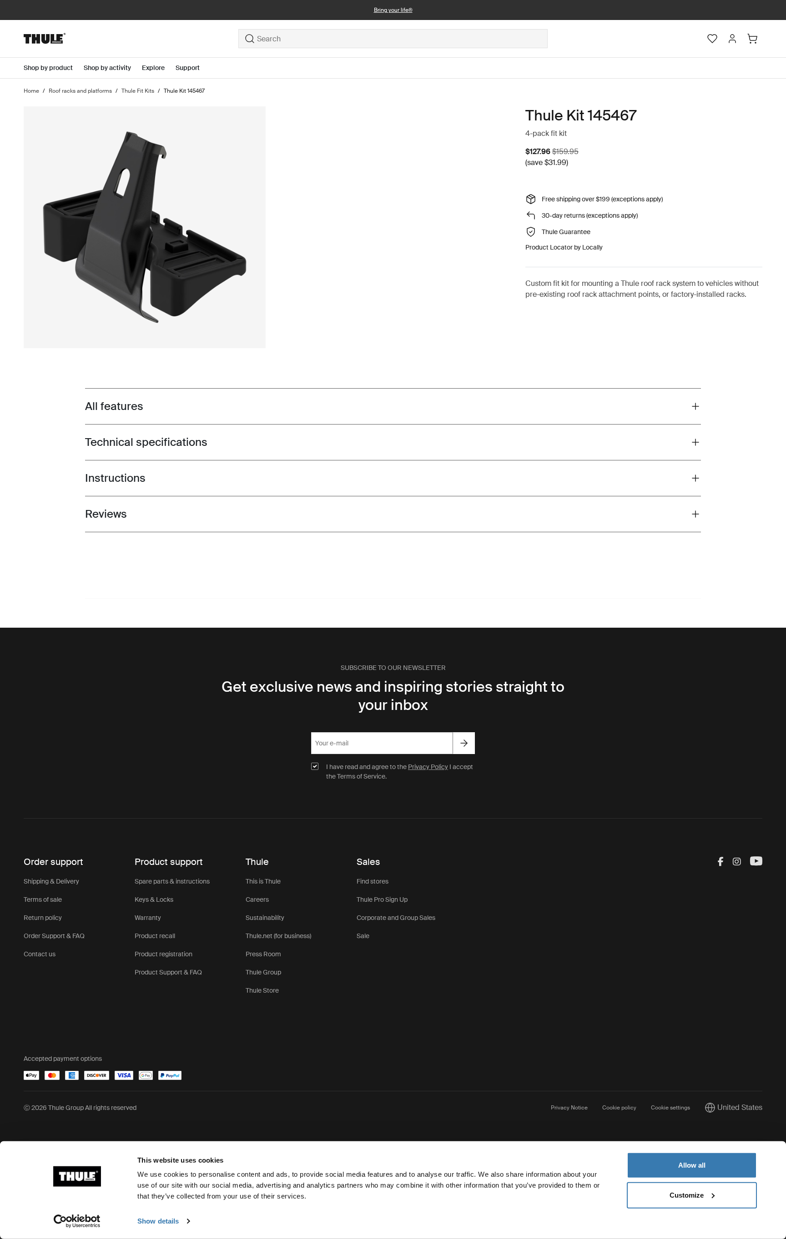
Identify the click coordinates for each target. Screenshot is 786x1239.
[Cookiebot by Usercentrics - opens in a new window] (77, 1221)
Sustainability (265, 918)
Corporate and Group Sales (396, 918)
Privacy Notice (569, 1107)
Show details (158, 1221)
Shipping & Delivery (51, 881)
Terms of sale (43, 899)
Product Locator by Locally (564, 247)
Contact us (39, 954)
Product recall (155, 936)
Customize (687, 1195)
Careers (257, 899)
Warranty (148, 918)
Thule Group (263, 972)
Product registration (163, 954)
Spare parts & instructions (172, 881)
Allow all (691, 1165)
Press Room (263, 954)
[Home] (131, 38)
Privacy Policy (428, 767)
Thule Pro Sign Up (382, 899)
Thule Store (262, 990)
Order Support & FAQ (54, 936)
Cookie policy (619, 1107)
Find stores (372, 881)
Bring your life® (393, 10)
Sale (363, 936)
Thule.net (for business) (278, 936)
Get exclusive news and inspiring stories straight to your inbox (393, 696)
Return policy (43, 918)
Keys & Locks (154, 899)
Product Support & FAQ (168, 972)
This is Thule (263, 881)
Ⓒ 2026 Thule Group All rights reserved (80, 1108)
